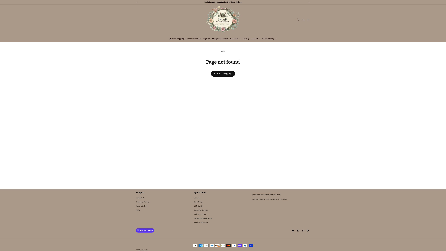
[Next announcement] (309, 2)
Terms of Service (201, 210)
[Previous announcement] (136, 2)
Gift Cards (198, 206)
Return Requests (201, 222)
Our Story (198, 202)
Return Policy (141, 206)
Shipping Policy (142, 202)
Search (197, 198)
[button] (297, 19)
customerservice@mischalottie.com (266, 195)
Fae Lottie (144, 250)
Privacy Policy (200, 214)
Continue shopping (223, 73)
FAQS (138, 210)
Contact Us (140, 198)
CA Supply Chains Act (203, 218)
